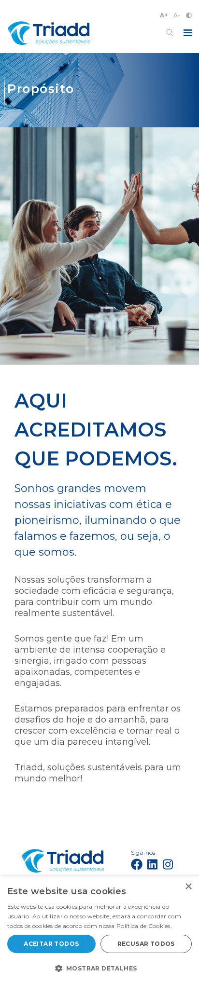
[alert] (99, 929)
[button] (99, 967)
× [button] (188, 886)
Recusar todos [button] (146, 943)
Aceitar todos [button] (51, 943)
